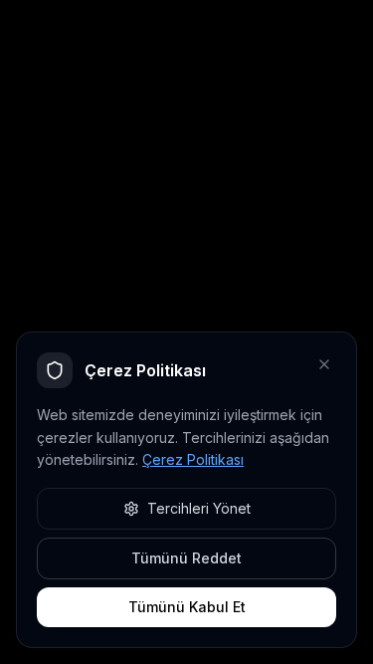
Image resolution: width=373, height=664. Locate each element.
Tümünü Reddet (186, 558)
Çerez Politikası (193, 459)
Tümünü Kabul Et (187, 606)
